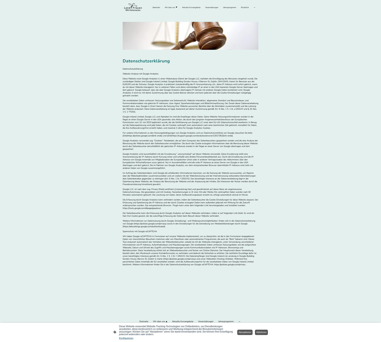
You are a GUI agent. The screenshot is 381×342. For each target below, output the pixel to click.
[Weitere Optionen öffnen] (254, 7)
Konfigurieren (126, 338)
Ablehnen (261, 332)
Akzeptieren (245, 332)
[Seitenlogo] (133, 7)
